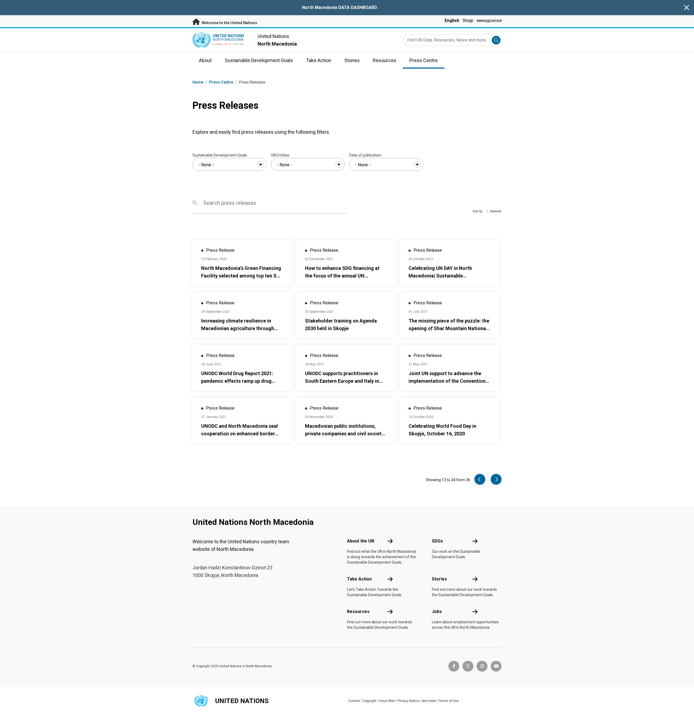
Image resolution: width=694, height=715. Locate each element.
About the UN (360, 541)
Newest (496, 211)
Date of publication (365, 155)
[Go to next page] (496, 479)
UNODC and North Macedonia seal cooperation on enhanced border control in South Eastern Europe (239, 433)
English (452, 20)
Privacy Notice (408, 701)
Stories (439, 579)
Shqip (467, 20)
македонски (489, 20)
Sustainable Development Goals (219, 155)
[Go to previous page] (479, 479)
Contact (354, 701)
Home (197, 82)
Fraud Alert (387, 701)
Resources (358, 611)
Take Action (359, 579)
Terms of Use (449, 701)
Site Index (429, 701)
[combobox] (229, 164)
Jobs (437, 611)
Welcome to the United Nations (229, 23)
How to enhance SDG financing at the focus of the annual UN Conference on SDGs (342, 275)
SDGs (437, 541)
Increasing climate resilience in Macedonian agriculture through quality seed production (237, 328)
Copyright (369, 701)
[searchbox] (229, 165)
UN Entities (280, 155)
